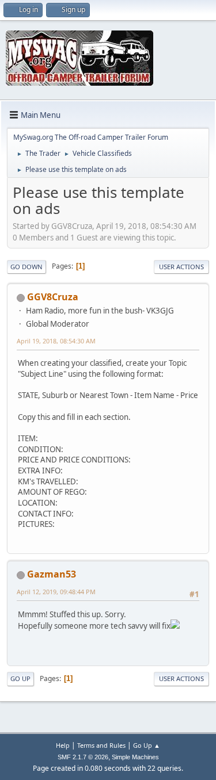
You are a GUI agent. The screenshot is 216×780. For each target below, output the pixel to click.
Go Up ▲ (146, 745)
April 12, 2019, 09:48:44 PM (56, 591)
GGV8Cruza (52, 296)
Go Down (26, 266)
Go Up (20, 678)
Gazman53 (51, 574)
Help (63, 745)
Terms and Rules (101, 745)
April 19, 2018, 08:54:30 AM (56, 341)
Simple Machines (135, 757)
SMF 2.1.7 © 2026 (83, 757)
